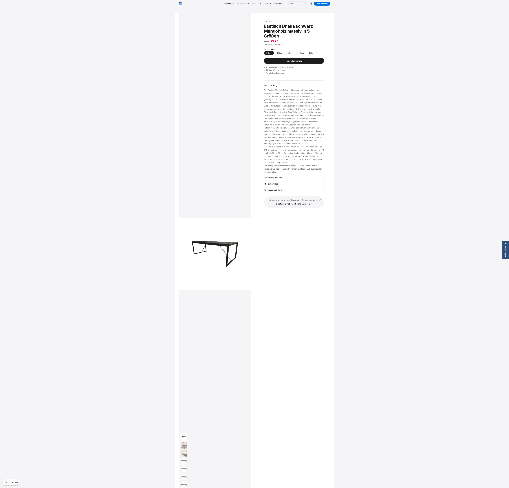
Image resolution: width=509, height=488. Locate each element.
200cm (301, 53)
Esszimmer (228, 4)
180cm (290, 53)
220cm (311, 53)
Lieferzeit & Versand (273, 178)
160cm (279, 53)
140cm (268, 53)
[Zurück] (192, 254)
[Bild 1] (184, 437)
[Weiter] (246, 254)
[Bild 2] (184, 445)
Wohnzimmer (242, 4)
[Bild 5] (184, 469)
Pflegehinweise (271, 184)
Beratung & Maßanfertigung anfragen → (294, 204)
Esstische (269, 22)
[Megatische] (181, 3)
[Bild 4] (184, 461)
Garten (266, 4)
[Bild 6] (184, 477)
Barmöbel (255, 4)
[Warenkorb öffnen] (311, 3)
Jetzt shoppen (322, 4)
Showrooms (279, 3)
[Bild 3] (184, 453)
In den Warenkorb (294, 61)
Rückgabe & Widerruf (273, 190)
